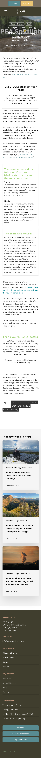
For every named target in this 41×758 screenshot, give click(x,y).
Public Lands (8, 658)
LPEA (14, 406)
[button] (6, 11)
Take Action (27, 468)
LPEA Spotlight (11, 28)
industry (34, 402)
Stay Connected (20, 740)
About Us (7, 679)
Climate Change (16, 24)
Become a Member (20, 734)
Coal (29, 24)
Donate (20, 728)
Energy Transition (10, 710)
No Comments (29, 45)
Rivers (5, 662)
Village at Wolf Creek (12, 705)
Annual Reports (9, 683)
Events (6, 692)
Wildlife (6, 667)
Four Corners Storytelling (14, 719)
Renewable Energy (28, 28)
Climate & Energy (10, 653)
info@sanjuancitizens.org (13, 641)
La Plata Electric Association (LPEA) (18, 714)
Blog (5, 688)
